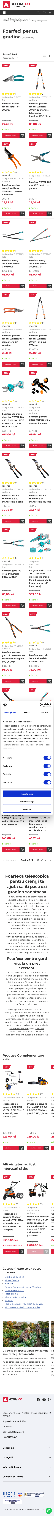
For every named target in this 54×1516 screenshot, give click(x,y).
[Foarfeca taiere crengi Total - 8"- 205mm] (13, 78)
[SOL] (12, 1501)
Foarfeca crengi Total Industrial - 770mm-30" (38, 263)
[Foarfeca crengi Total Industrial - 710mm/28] (13, 235)
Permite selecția (27, 801)
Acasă (5, 19)
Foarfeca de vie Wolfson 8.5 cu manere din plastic (12, 498)
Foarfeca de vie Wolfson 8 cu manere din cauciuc (40, 498)
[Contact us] (49, 1511)
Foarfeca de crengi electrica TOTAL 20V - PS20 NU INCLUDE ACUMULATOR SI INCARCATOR (13, 420)
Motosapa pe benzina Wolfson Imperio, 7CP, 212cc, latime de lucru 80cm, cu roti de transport (13, 1222)
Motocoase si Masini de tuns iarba (22, 1307)
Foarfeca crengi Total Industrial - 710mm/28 (11, 263)
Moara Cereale (12, 1280)
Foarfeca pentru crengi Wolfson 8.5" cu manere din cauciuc (13, 340)
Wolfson (9, 1300)
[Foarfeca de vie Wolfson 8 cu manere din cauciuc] (40, 467)
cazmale (40, 1028)
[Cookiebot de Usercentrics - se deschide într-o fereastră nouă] (39, 705)
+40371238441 (10, 1437)
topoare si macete (19, 1028)
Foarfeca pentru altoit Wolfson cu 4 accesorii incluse (39, 419)
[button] (50, 12)
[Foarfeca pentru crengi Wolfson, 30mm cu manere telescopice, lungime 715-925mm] (40, 78)
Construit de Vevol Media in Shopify (30, 1509)
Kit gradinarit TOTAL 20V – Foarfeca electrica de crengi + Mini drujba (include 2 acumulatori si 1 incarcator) (40, 578)
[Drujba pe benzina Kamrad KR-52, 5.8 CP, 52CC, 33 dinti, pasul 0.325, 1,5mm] (38, 1080)
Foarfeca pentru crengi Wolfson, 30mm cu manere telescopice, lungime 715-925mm (40, 109)
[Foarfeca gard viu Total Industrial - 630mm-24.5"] (40, 627)
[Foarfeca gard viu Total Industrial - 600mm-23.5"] (13, 543)
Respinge (27, 809)
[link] (11, 860)
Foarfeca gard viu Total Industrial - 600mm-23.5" (11, 573)
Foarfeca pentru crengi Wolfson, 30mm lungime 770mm (38, 340)
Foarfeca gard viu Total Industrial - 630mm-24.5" (38, 658)
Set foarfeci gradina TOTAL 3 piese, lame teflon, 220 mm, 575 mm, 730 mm (13, 820)
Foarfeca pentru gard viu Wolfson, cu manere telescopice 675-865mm (13, 657)
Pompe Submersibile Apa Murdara (23, 1287)
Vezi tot (6, 1059)
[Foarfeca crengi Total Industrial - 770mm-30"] (40, 235)
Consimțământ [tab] (10, 712)
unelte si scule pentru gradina (21, 903)
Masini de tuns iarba (15, 1297)
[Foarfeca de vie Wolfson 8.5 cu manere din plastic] (13, 467)
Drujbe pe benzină (14, 1277)
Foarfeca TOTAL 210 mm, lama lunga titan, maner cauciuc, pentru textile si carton (39, 824)
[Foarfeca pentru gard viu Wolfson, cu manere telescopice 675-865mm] (13, 627)
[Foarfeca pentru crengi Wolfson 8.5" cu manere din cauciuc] (13, 308)
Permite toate (27, 794)
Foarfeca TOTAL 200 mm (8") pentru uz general (40, 185)
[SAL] (34, 1494)
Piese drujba (11, 1294)
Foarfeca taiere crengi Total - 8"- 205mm (11, 106)
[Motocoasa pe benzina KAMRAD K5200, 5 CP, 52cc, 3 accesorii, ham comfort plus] (13, 1080)
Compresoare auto (14, 1290)
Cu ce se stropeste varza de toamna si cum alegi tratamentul (25, 1352)
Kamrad (9, 1283)
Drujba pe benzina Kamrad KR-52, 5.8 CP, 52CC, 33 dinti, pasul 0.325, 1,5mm (37, 1109)
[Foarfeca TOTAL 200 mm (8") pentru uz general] (40, 157)
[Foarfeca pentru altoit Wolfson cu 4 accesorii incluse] (40, 386)
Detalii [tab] (27, 712)
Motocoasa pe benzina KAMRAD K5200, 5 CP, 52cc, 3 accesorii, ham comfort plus (13, 1110)
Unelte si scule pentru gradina (14, 21)
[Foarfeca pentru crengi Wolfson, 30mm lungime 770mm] (40, 308)
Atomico (12, 1509)
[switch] (47, 766)
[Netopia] (12, 1494)
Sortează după (10, 54)
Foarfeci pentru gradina (38, 21)
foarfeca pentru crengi (27, 915)
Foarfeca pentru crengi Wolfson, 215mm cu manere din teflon (12, 190)
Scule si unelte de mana (19, 19)
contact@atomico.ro (13, 1432)
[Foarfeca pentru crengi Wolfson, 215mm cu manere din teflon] (13, 157)
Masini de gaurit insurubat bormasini (24, 1304)
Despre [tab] (44, 712)
